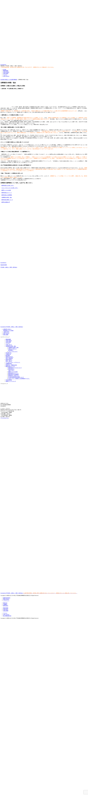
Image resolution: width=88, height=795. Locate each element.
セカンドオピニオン (13, 351)
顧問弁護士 (5, 605)
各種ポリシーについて (11, 381)
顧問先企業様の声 (6, 202)
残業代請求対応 (6, 597)
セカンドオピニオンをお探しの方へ (10, 187)
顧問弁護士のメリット (7, 192)
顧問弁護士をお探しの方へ (8, 185)
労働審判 (5, 604)
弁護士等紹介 (6, 72)
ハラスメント (6, 600)
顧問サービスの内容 (6, 190)
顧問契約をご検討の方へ (14, 375)
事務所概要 (5, 70)
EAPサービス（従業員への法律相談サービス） (19, 378)
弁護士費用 (5, 73)
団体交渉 (5, 602)
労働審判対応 (9, 363)
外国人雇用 (5, 334)
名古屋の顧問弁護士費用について (16, 377)
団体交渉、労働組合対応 (11, 365)
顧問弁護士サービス (10, 366)
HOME (4, 69)
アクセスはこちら (5, 417)
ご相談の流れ (6, 331)
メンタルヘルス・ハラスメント (13, 362)
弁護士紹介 (5, 609)
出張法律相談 (9, 379)
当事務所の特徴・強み (7, 197)
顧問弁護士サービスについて (15, 367)
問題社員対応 (6, 599)
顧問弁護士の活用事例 (7, 195)
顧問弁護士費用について (7, 199)
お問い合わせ (6, 76)
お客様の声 (8, 354)
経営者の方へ (9, 352)
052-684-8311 (3, 64)
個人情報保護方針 (7, 615)
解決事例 (8, 355)
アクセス (5, 74)
